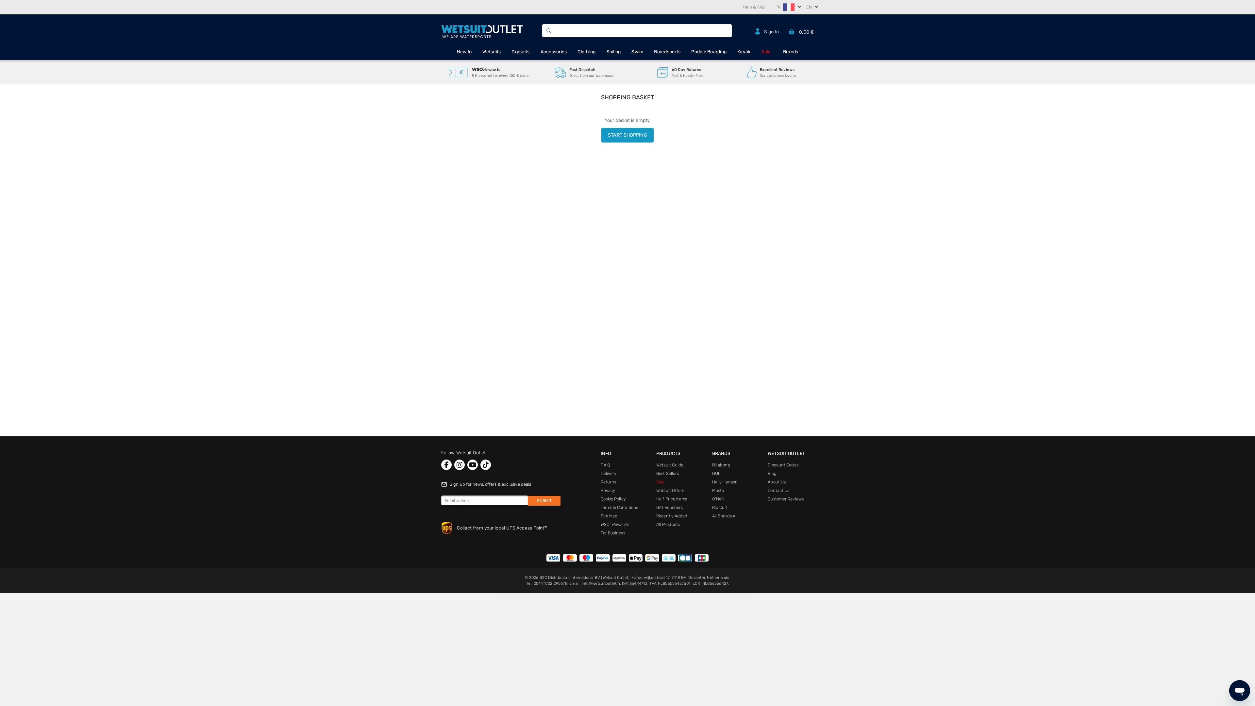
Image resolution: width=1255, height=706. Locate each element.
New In (464, 52)
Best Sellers (667, 473)
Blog (772, 473)
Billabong (721, 464)
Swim (637, 52)
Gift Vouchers (669, 507)
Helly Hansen (725, 481)
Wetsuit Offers (670, 490)
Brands (790, 52)
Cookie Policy (613, 498)
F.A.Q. (606, 464)
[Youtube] (472, 465)
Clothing (586, 52)
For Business (613, 532)
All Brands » (723, 515)
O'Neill (718, 498)
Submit (544, 500)
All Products (668, 524)
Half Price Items (671, 498)
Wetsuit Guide (669, 464)
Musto (718, 490)
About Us (777, 481)
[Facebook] (446, 465)
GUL (716, 473)
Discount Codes (783, 464)
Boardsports (667, 52)
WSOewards (615, 524)
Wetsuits (491, 52)
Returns (608, 481)
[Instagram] (459, 465)
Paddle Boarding (709, 52)
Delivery (609, 473)
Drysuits (520, 52)
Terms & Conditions (619, 507)
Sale (766, 52)
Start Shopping (627, 135)
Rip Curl (720, 507)
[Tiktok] (485, 465)
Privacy (608, 490)
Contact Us (778, 490)
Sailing (614, 52)
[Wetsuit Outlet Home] (482, 31)
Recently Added (671, 515)
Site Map (609, 515)
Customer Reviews (786, 498)
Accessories (554, 52)
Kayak (743, 52)
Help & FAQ (754, 7)
